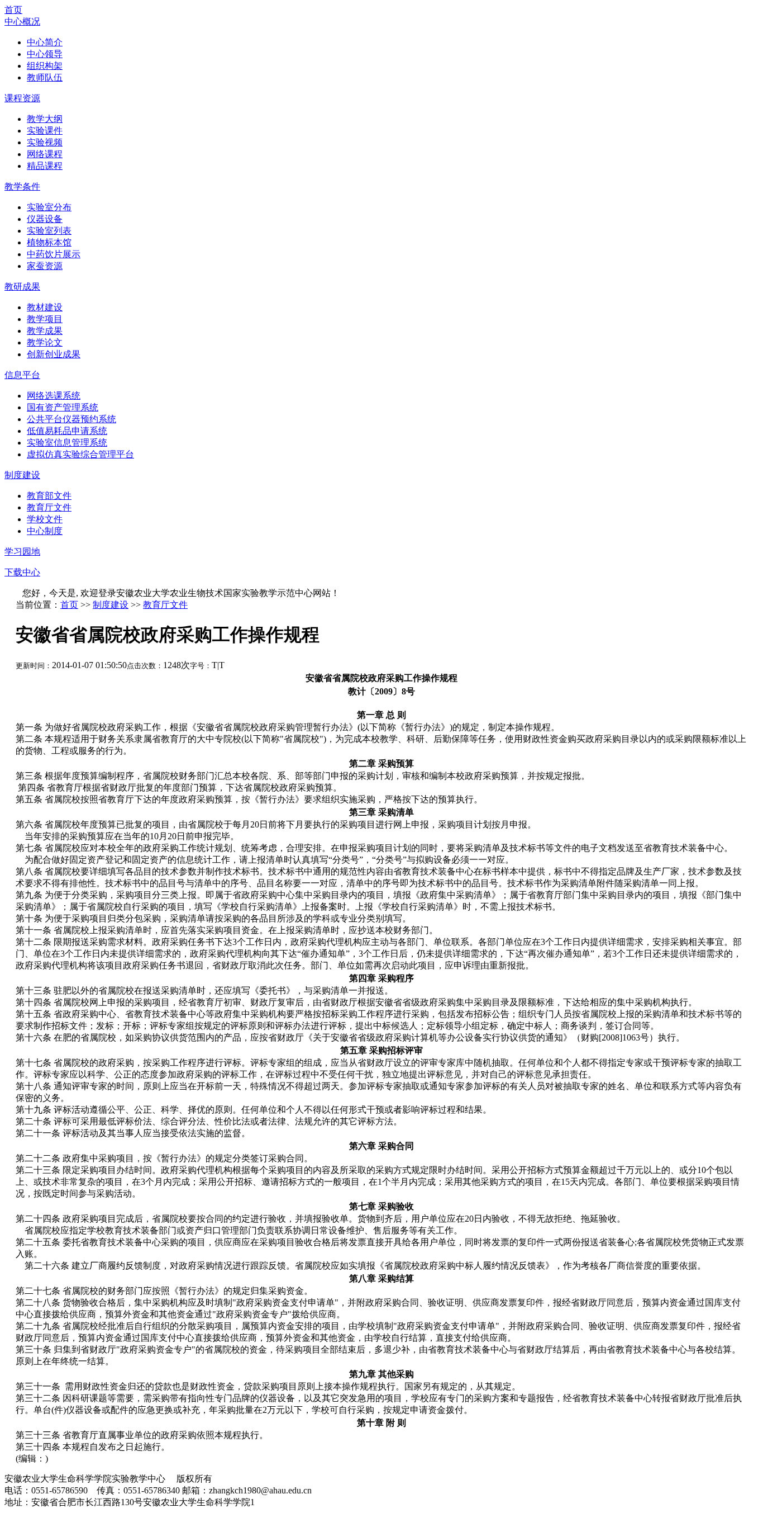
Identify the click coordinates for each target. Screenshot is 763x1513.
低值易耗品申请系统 (67, 431)
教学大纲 (45, 119)
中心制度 (45, 531)
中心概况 (22, 21)
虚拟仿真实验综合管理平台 (80, 454)
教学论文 (45, 342)
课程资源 (22, 98)
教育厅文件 (49, 507)
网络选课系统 (53, 395)
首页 (13, 10)
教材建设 (45, 307)
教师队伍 (45, 77)
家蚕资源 (45, 266)
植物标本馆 (49, 242)
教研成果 (22, 286)
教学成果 (45, 330)
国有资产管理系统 (62, 407)
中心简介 (45, 42)
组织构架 (45, 65)
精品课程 (45, 166)
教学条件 (22, 186)
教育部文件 (49, 495)
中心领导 (45, 54)
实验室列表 (49, 230)
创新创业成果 (53, 354)
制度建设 (22, 475)
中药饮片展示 (53, 254)
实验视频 (45, 142)
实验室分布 (49, 207)
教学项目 (45, 319)
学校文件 (45, 519)
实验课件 (45, 130)
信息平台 (22, 375)
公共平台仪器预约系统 (71, 419)
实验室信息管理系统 (67, 442)
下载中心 (22, 572)
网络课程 (45, 154)
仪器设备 (45, 219)
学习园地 (22, 551)
